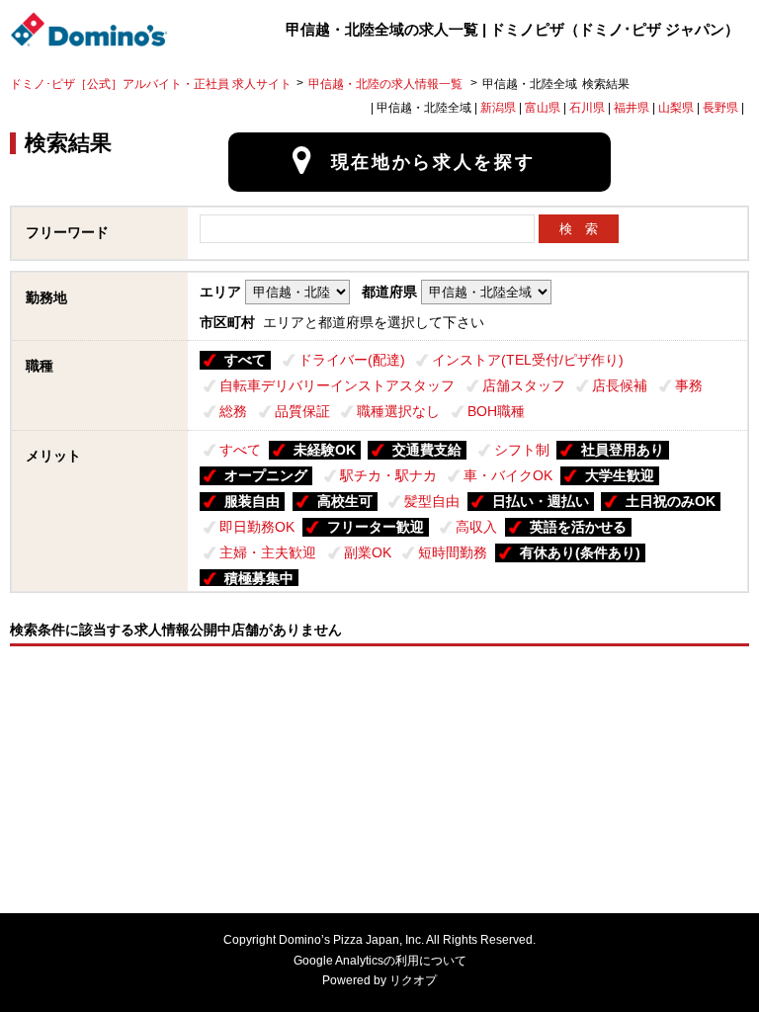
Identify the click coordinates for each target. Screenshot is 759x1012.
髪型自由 (432, 501)
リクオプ (413, 980)
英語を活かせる (578, 527)
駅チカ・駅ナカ (388, 475)
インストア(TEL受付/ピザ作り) (528, 360)
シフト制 (521, 450)
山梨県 (676, 108)
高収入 (476, 527)
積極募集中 (259, 578)
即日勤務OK (257, 527)
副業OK (367, 552)
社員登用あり (622, 450)
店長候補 (619, 385)
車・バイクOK (508, 475)
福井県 (631, 108)
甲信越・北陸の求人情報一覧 (386, 84)
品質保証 (302, 411)
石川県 (587, 108)
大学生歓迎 (619, 475)
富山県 (542, 108)
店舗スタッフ (523, 385)
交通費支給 (427, 450)
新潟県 (498, 108)
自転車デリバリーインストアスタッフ (337, 385)
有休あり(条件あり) (580, 552)
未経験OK (325, 450)
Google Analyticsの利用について (380, 961)
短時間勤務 (452, 552)
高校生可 (345, 501)
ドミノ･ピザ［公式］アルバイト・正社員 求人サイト (151, 84)
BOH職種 (496, 411)
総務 (233, 411)
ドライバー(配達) (351, 360)
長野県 (720, 108)
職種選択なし (398, 411)
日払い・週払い (540, 501)
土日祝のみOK (671, 501)
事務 (689, 385)
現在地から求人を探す (433, 162)
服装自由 (252, 501)
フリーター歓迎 (375, 527)
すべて (245, 360)
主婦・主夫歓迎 (267, 552)
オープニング (265, 475)
